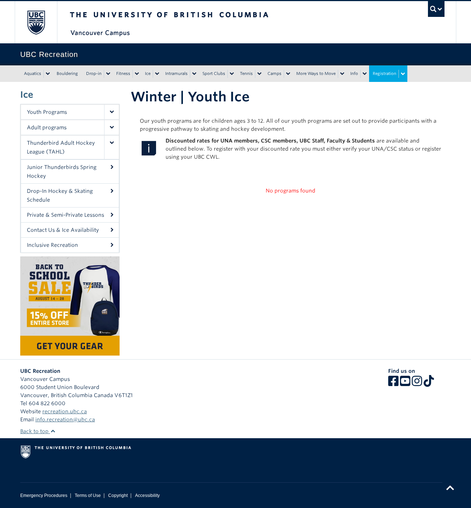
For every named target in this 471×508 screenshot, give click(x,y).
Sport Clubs (213, 73)
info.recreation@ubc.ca (65, 419)
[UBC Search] (436, 9)
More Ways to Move (316, 73)
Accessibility (147, 495)
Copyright (118, 495)
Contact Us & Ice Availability (63, 230)
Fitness (123, 73)
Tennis (246, 73)
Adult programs (47, 127)
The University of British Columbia (36, 22)
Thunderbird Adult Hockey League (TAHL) (61, 147)
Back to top (35, 431)
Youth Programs (47, 112)
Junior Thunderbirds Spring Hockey (61, 171)
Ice (147, 73)
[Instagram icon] (417, 383)
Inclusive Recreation (52, 245)
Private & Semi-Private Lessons (65, 215)
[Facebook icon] (393, 383)
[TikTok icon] (429, 383)
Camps (274, 73)
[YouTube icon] (405, 383)
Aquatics (32, 73)
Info (354, 73)
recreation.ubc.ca (64, 411)
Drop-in (94, 73)
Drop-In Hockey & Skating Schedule (60, 195)
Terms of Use (88, 495)
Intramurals (176, 73)
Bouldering (67, 73)
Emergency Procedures (43, 495)
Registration (384, 73)
